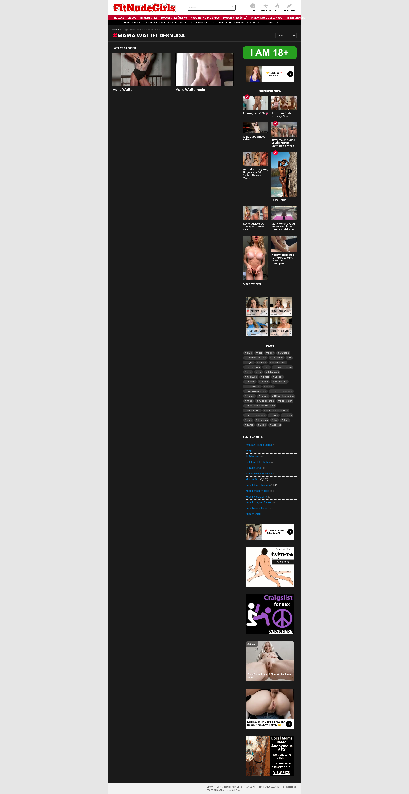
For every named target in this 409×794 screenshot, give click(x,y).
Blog (249, 450)
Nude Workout (254, 514)
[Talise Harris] (284, 174)
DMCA (210, 787)
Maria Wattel (122, 89)
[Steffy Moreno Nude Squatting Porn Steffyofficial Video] (284, 129)
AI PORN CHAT (272, 22)
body (271, 352)
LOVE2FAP (251, 787)
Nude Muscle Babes (259, 508)
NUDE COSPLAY (219, 22)
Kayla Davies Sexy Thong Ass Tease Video (253, 226)
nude (249, 400)
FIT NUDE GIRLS (148, 17)
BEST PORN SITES (215, 790)
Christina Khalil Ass (256, 357)
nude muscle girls (256, 415)
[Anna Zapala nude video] (255, 127)
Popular (266, 10)
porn (249, 420)
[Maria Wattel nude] (204, 69)
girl (267, 367)
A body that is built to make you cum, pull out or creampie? (282, 259)
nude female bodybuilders (261, 405)
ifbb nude (252, 376)
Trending (289, 10)
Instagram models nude (261, 473)
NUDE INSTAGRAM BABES (205, 17)
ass (260, 352)
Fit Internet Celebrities (260, 462)
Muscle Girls (253, 479)
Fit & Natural (255, 456)
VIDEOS (132, 17)
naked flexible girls (256, 391)
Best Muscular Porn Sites (229, 787)
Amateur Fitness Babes (260, 444)
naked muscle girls (282, 391)
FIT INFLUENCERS (295, 17)
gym (249, 372)
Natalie (264, 396)
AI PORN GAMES (255, 22)
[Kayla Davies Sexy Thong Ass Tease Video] (255, 213)
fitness (262, 362)
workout (276, 424)
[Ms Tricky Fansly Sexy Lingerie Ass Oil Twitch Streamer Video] (255, 159)
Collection (278, 357)
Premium (263, 420)
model (265, 381)
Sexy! (286, 420)
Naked (269, 386)
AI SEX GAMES (187, 22)
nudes (275, 415)
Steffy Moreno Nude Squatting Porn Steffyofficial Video (283, 142)
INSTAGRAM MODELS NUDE (266, 17)
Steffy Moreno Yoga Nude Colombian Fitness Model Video (283, 226)
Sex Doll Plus (233, 790)
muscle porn (253, 386)
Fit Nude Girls (279, 362)
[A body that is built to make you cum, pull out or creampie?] (284, 244)
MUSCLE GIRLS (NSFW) (174, 17)
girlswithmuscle (284, 367)
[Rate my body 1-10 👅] (255, 103)
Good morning (252, 283)
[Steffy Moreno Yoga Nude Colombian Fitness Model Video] (284, 213)
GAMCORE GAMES (168, 22)
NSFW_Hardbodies (284, 396)
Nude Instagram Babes (260, 502)
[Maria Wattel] (141, 69)
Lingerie (251, 381)
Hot (277, 10)
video (263, 424)
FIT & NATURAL (150, 22)
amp (249, 352)
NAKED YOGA (202, 22)
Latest (252, 10)
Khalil (266, 376)
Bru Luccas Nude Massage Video (281, 115)
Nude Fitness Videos (260, 491)
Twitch (250, 424)
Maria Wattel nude (190, 89)
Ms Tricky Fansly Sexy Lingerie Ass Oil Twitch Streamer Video (255, 174)
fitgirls (250, 362)
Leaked (279, 376)
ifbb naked (273, 372)
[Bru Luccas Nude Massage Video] (284, 103)
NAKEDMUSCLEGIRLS (269, 787)
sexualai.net (289, 787)
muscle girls (281, 381)
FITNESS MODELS (132, 22)
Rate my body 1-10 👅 (255, 113)
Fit (290, 357)
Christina (284, 352)
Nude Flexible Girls (258, 496)
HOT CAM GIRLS (237, 22)
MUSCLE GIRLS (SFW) (235, 17)
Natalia (250, 396)
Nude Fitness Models (277, 410)
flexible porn (253, 367)
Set (275, 420)
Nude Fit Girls (253, 410)
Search (232, 8)
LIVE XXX (119, 17)
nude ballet (286, 400)
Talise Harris (278, 200)
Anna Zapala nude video (254, 138)
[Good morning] (255, 258)
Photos (288, 415)
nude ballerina (266, 400)
